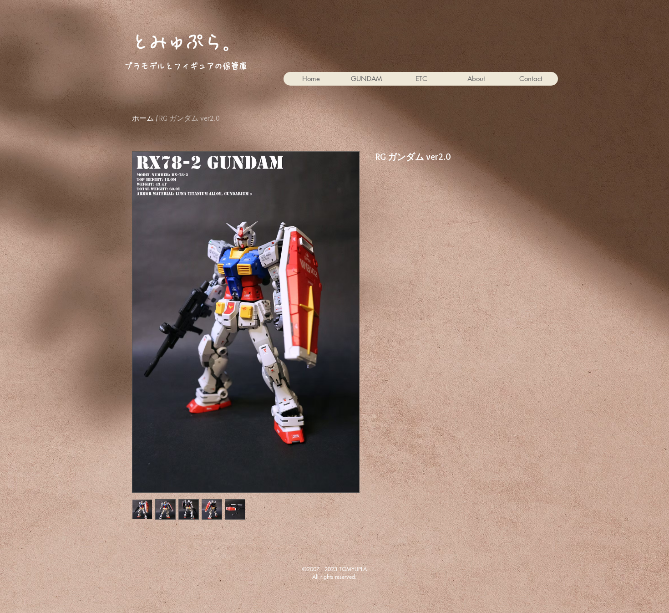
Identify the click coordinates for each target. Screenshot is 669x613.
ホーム (143, 118)
